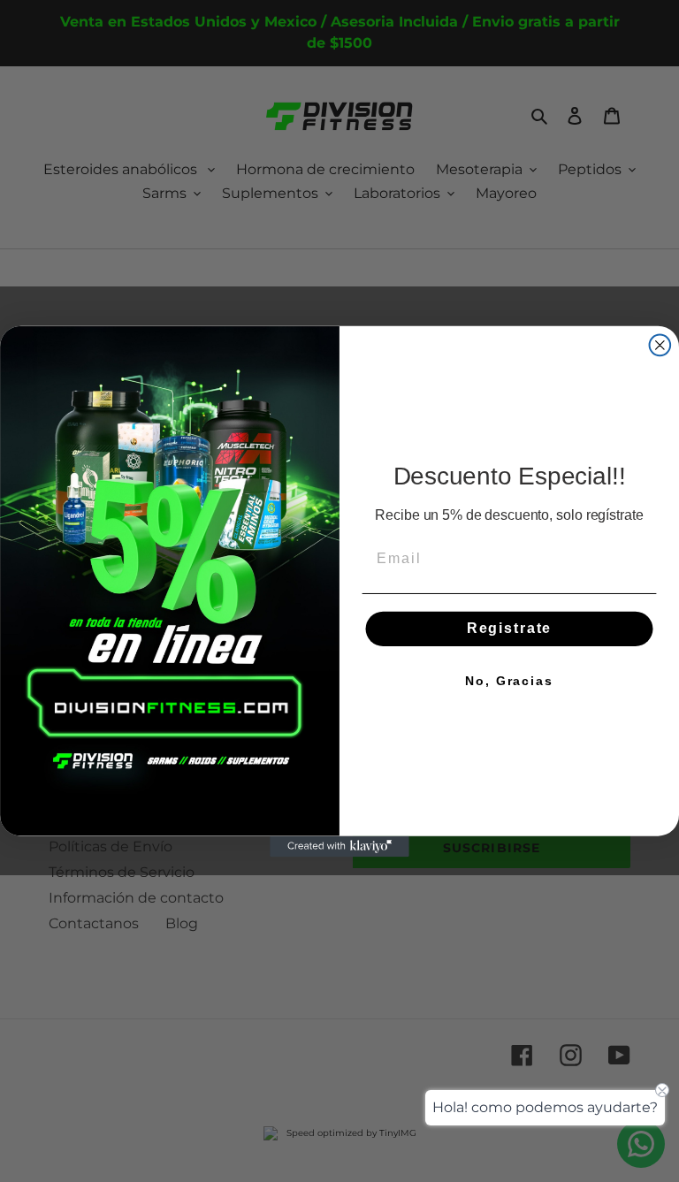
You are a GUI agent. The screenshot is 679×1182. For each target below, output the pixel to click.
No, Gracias (509, 681)
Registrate (509, 628)
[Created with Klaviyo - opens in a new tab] (339, 846)
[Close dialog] (660, 344)
